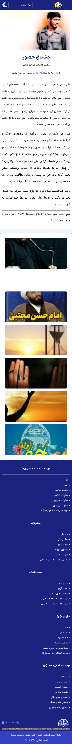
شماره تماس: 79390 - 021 (36, 740)
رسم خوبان (21, 73)
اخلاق (57, 73)
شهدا (14, 73)
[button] (67, 5)
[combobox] (20, 5)
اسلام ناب (50, 73)
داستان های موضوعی (36, 73)
